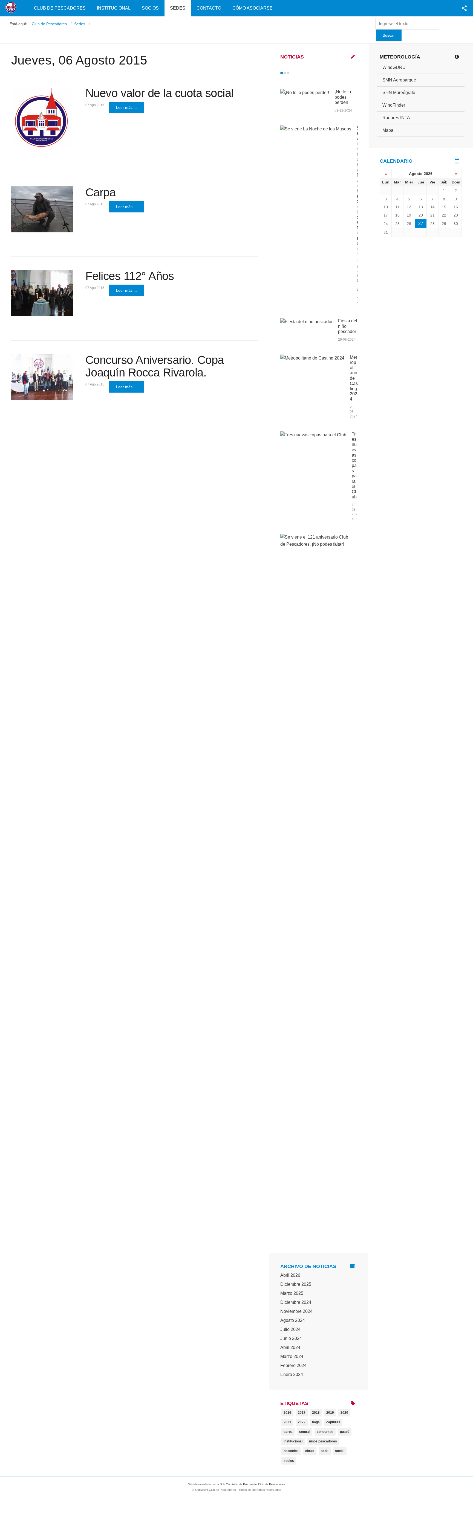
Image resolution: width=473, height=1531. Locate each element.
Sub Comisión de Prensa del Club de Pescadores (252, 1484)
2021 (287, 1422)
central (304, 1432)
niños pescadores (323, 1441)
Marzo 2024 (291, 1356)
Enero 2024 (291, 1374)
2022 (301, 1422)
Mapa (387, 130)
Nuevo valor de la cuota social (159, 93)
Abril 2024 (290, 1347)
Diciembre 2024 (295, 1302)
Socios (150, 8)
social (339, 1451)
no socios (291, 1451)
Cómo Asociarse (252, 8)
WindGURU (394, 67)
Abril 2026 (290, 1275)
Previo (293, 73)
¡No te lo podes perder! (342, 96)
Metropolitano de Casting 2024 (354, 378)
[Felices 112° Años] (42, 293)
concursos (325, 1432)
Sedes (177, 8)
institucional (293, 1441)
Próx (298, 73)
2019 (330, 1413)
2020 (344, 1413)
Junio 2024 (291, 1338)
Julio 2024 (290, 1329)
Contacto (209, 8)
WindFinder (393, 105)
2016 (287, 1413)
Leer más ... (126, 107)
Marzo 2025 (291, 1293)
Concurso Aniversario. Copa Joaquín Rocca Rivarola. (154, 366)
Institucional (114, 8)
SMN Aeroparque (399, 80)
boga (316, 1422)
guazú (344, 1432)
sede (324, 1451)
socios (289, 1461)
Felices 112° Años (129, 276)
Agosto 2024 (292, 1320)
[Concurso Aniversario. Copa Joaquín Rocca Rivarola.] (42, 377)
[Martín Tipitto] (42, 209)
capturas (333, 1422)
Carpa (100, 192)
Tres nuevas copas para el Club (354, 465)
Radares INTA (396, 117)
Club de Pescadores (60, 8)
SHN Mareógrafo (398, 92)
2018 (316, 1413)
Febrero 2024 (293, 1365)
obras (309, 1451)
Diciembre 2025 (295, 1284)
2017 (301, 1413)
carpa (288, 1432)
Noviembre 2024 (296, 1311)
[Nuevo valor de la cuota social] (42, 118)
